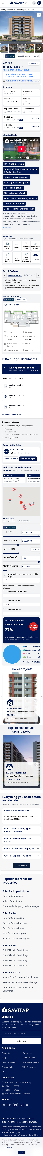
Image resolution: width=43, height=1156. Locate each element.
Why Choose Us (29, 1067)
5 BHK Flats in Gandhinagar (16, 965)
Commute (28, 470)
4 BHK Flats (21, 300)
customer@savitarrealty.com (17, 1093)
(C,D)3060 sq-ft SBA (11, 305)
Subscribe (21, 1041)
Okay (21, 1152)
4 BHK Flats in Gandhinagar (16, 960)
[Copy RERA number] (39, 81)
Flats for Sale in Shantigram (16, 938)
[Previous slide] (1, 697)
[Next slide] (41, 697)
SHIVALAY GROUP (22, 70)
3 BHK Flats (8, 300)
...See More (7, 1147)
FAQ (3, 1071)
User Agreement (9, 1062)
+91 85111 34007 (12, 1090)
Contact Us (27, 1053)
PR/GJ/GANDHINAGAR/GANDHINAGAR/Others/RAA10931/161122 (21, 81)
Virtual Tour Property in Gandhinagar (21, 977)
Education (7, 471)
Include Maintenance (16, 591)
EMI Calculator (28, 1057)
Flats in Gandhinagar (13, 896)
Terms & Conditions (31, 1062)
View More (7, 227)
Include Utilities (14, 610)
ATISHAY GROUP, (9, 70)
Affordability (9, 527)
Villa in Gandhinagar (12, 901)
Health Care (17, 470)
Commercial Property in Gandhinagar (21, 906)
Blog (4, 1057)
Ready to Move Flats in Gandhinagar (20, 982)
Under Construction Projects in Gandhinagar (18, 989)
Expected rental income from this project (22, 575)
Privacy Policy (8, 1067)
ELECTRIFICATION (15, 275)
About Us (6, 1053)
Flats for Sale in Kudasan (15, 923)
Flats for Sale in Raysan (14, 928)
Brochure (32, 63)
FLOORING (28, 275)
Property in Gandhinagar (16, 10)
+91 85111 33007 (12, 1086)
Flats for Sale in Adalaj (13, 917)
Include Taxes (13, 601)
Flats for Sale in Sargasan (15, 933)
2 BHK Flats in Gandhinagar (16, 950)
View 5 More (22, 865)
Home (2, 10)
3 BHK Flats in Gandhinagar (16, 955)
